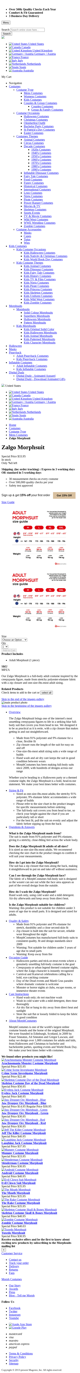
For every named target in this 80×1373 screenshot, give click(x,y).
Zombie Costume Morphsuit (19, 1222)
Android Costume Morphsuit (19, 1173)
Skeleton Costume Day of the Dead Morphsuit (30, 1083)
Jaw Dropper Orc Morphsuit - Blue (23, 1103)
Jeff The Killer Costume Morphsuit (23, 1133)
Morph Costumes (11, 1279)
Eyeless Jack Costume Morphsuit (22, 1093)
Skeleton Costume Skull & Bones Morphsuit (29, 1212)
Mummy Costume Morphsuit (19, 1153)
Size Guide (8, 502)
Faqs (12, 1273)
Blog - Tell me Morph (22, 1295)
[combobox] (27, 30)
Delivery (14, 1266)
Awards (13, 1288)
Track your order (19, 1263)
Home (12, 424)
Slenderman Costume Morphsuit (22, 1163)
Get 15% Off (64, 495)
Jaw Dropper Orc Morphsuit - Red (23, 1123)
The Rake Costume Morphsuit (20, 1202)
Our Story (15, 1285)
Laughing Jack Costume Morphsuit (24, 1143)
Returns (13, 1269)
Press (12, 1292)
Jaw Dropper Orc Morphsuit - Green (24, 1113)
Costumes (14, 428)
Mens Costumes (18, 434)
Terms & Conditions (21, 1353)
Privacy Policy (17, 1356)
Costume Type (17, 431)
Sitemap (13, 1363)
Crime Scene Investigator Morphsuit (24, 1073)
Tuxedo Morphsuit (13, 1232)
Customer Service (11, 1253)
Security (14, 1360)
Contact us (15, 1259)
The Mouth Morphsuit (15, 1192)
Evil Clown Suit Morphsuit (18, 1183)
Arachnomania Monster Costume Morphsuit (29, 1063)
